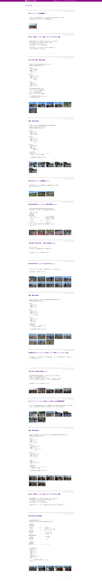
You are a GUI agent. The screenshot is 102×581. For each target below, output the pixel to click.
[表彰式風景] (59, 276)
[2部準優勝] (67, 333)
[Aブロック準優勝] (33, 282)
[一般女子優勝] (59, 565)
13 (71, 575)
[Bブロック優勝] (50, 282)
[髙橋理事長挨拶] (67, 102)
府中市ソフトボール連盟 (32, 0)
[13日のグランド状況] (33, 191)
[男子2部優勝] (50, 475)
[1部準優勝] (50, 333)
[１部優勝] (33, 102)
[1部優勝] (41, 333)
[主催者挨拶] (33, 276)
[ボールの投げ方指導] (41, 411)
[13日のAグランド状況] (41, 191)
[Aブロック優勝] (67, 276)
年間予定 (66, 0)
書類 (73, 0)
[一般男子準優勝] (41, 565)
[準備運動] (33, 411)
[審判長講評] (50, 339)
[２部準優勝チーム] (59, 102)
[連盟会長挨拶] (41, 276)
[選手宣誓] (50, 276)
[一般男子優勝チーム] (33, 565)
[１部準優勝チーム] (41, 102)
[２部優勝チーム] (50, 102)
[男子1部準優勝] (41, 475)
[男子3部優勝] (67, 475)
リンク (76, 0)
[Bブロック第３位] (67, 282)
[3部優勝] (33, 339)
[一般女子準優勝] (67, 565)
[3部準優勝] (33, 167)
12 (69, 575)
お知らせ (58, 0)
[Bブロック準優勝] (59, 282)
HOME (27, 2)
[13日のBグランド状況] (50, 191)
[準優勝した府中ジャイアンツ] (33, 23)
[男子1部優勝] (33, 475)
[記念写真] (41, 417)
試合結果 (70, 0)
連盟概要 (55, 0)
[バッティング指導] (59, 411)
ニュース (62, 0)
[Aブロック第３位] (41, 282)
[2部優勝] (59, 333)
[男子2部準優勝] (59, 475)
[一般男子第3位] (50, 565)
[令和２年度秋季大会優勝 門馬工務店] (33, 107)
